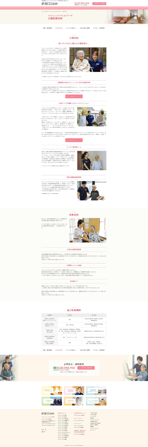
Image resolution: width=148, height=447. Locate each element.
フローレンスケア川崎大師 (63, 423)
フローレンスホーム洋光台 (79, 415)
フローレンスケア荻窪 (62, 417)
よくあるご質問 (93, 414)
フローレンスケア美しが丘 (63, 434)
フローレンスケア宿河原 (62, 427)
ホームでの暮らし (71, 28)
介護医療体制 (59, 28)
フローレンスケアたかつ (79, 420)
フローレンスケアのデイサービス (48, 425)
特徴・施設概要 (47, 28)
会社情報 (92, 418)
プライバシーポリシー (94, 428)
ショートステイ (93, 416)
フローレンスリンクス (94, 419)
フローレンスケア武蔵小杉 (63, 425)
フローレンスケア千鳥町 (62, 422)
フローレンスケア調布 (62, 415)
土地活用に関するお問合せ (95, 423)
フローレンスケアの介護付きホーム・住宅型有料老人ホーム (49, 421)
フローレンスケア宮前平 (62, 430)
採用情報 (92, 426)
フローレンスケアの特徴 (46, 419)
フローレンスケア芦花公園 (63, 418)
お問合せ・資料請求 (94, 424)
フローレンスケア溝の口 (62, 428)
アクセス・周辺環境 (99, 28)
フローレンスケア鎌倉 (62, 439)
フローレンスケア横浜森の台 (63, 435)
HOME (43, 11)
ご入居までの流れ (93, 412)
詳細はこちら (74, 96)
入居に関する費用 (85, 28)
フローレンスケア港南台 (62, 437)
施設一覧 (47, 11)
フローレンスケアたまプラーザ (55, 11)
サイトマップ (92, 430)
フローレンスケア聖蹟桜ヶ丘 (63, 420)
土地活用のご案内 (93, 421)
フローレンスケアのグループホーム (49, 423)
